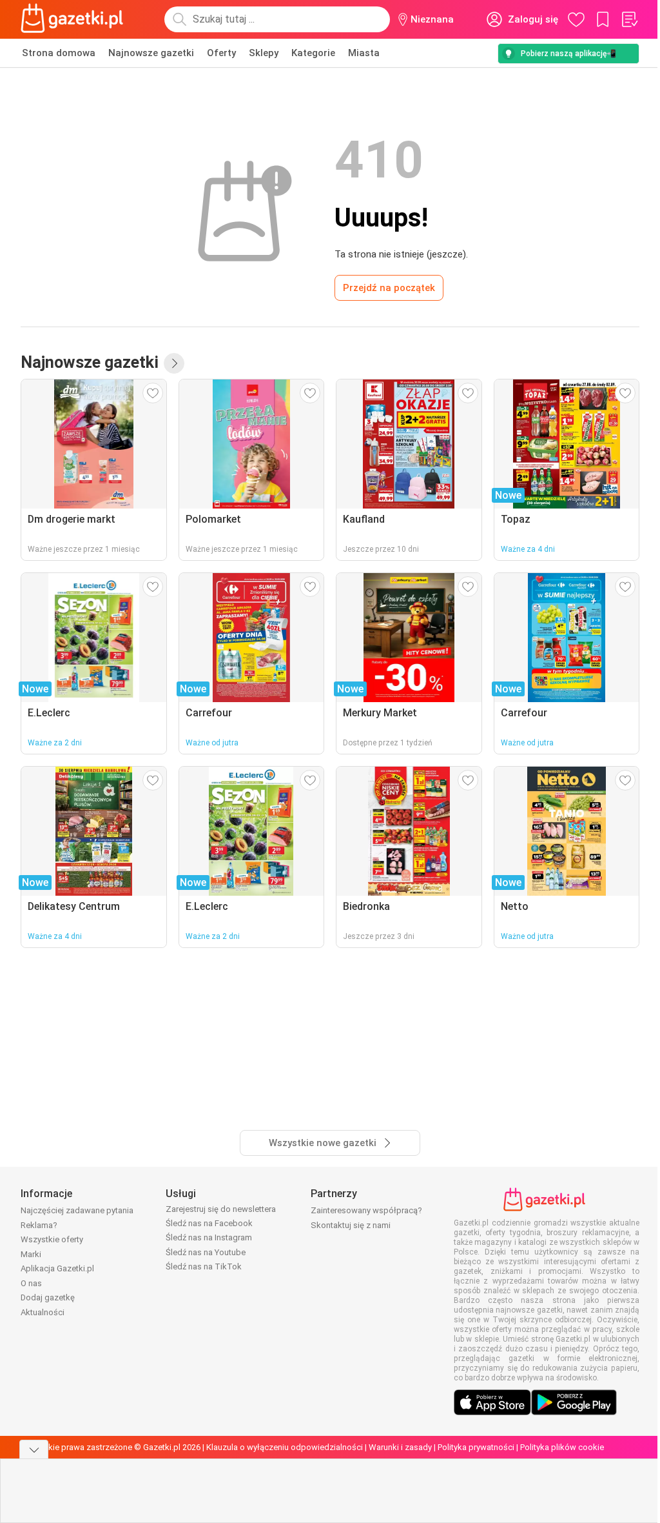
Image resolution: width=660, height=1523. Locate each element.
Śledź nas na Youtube (206, 1252)
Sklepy (263, 53)
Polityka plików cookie (562, 1447)
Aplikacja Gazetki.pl (57, 1268)
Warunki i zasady (400, 1447)
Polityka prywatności (476, 1447)
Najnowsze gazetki (151, 53)
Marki (31, 1254)
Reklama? (39, 1225)
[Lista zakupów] (629, 19)
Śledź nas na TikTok (204, 1266)
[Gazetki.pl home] (75, 19)
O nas (31, 1283)
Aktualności (42, 1312)
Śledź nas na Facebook (209, 1223)
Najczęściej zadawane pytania (77, 1210)
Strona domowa (58, 53)
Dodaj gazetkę (48, 1297)
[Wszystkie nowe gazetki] (174, 363)
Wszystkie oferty (52, 1239)
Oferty (221, 53)
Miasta (364, 53)
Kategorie (313, 53)
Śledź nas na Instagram (209, 1237)
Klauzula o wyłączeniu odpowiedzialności (284, 1447)
